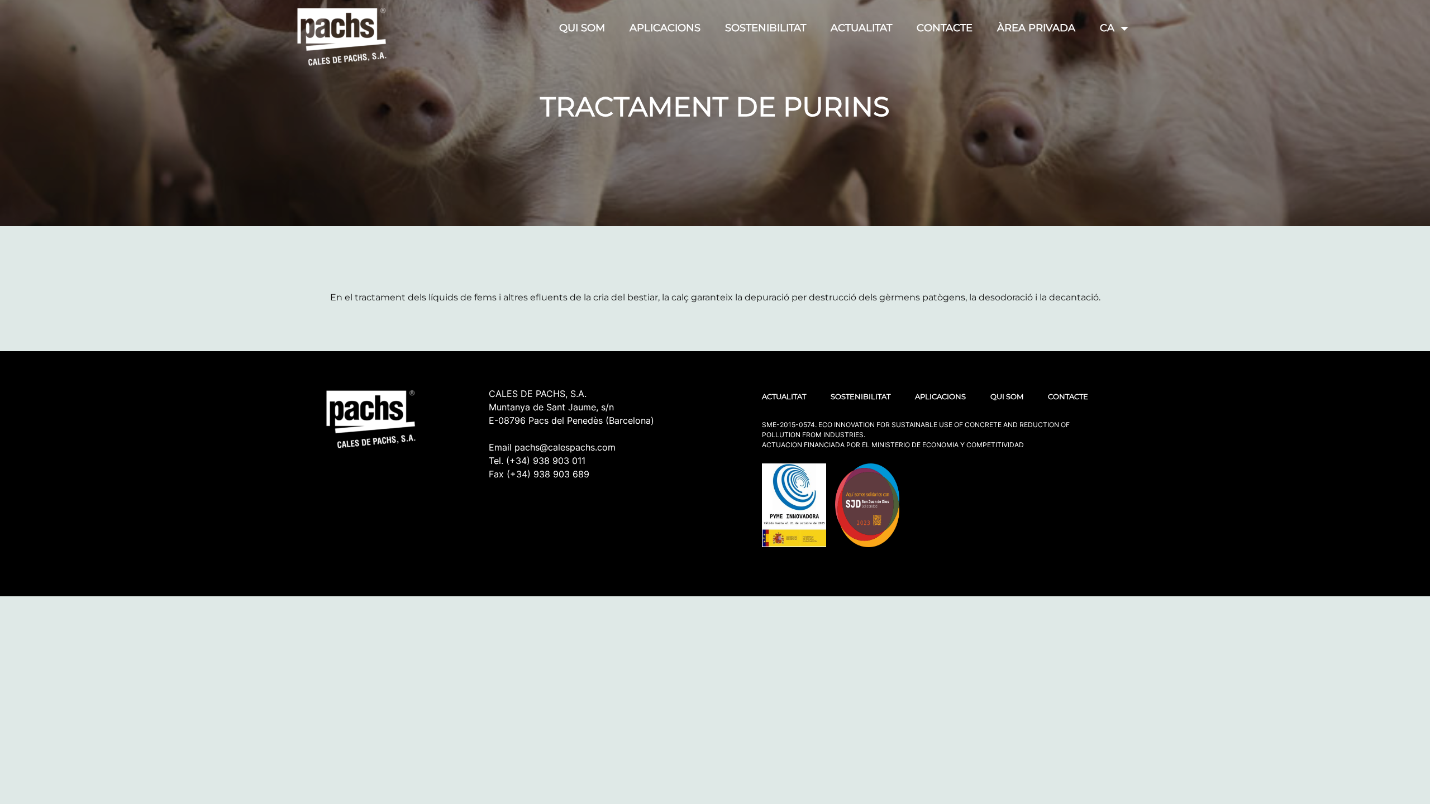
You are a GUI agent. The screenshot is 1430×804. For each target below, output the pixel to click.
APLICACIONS (665, 28)
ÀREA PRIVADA (1036, 28)
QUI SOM (582, 28)
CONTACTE (945, 28)
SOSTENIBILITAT (765, 28)
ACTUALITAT (861, 28)
